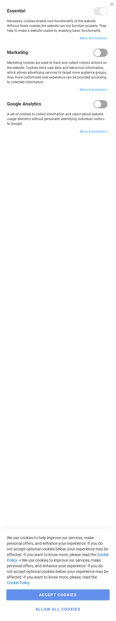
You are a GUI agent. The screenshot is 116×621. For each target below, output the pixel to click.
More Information (94, 38)
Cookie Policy (18, 582)
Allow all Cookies (58, 609)
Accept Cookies (58, 595)
